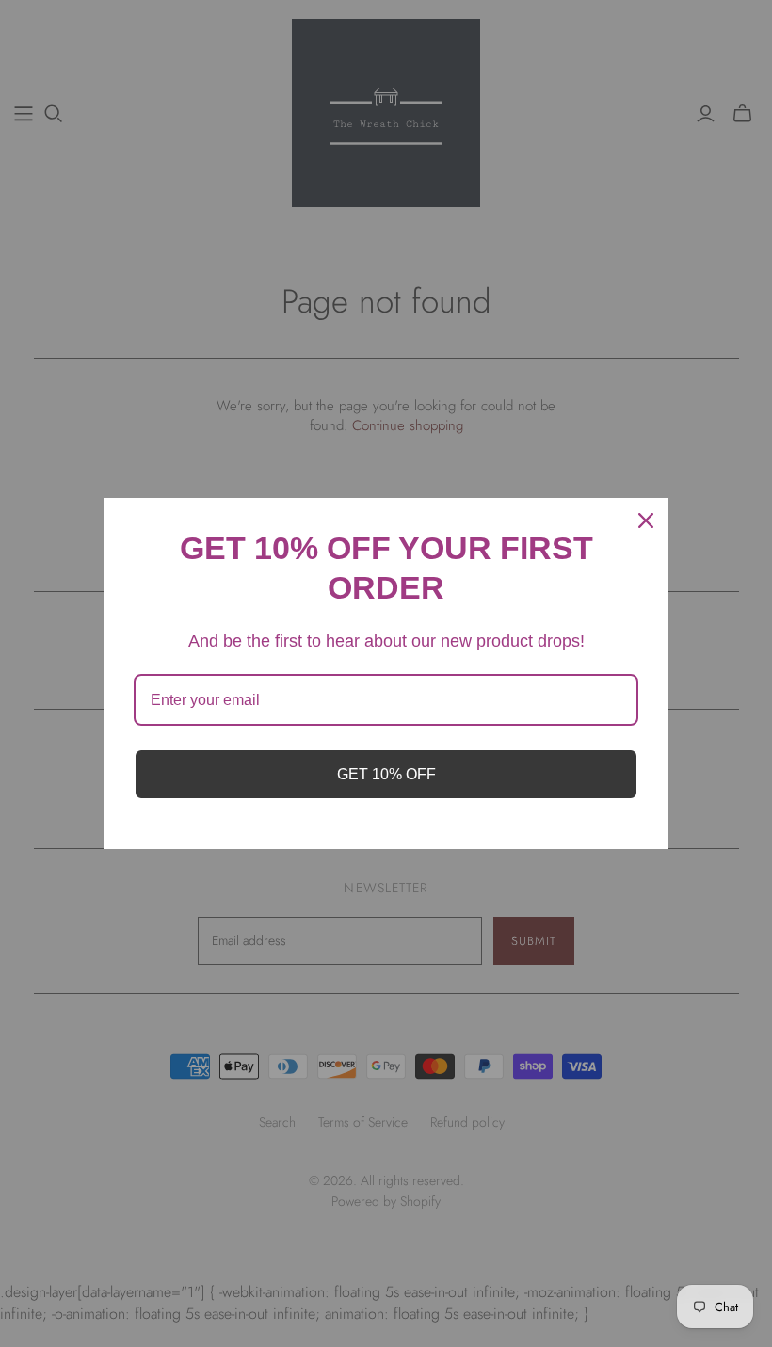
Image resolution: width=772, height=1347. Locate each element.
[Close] (645, 520)
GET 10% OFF (386, 774)
